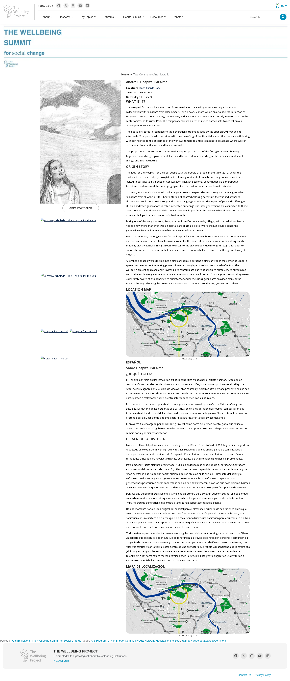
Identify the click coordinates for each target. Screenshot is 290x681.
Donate (177, 17)
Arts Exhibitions (21, 640)
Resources (156, 17)
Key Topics (86, 17)
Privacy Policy (262, 675)
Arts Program (98, 640)
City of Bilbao (116, 640)
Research (64, 17)
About (46, 17)
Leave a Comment (215, 641)
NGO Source (61, 661)
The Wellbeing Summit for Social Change (56, 640)
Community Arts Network (140, 640)
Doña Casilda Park (149, 88)
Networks (108, 17)
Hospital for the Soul (168, 640)
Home (125, 74)
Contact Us (244, 675)
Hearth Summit (132, 17)
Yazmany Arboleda (192, 640)
